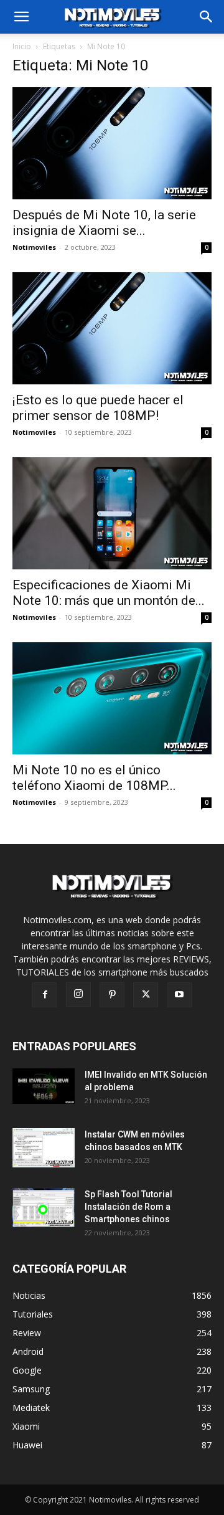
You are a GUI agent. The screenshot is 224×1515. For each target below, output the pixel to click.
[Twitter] (145, 994)
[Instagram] (78, 994)
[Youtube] (179, 994)
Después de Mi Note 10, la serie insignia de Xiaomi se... (104, 222)
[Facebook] (44, 994)
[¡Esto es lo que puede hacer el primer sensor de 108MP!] (112, 328)
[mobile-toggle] (21, 17)
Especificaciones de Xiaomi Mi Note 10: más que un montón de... (108, 592)
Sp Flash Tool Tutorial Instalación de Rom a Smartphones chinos (128, 1206)
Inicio (21, 46)
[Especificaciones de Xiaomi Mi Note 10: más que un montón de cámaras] (112, 513)
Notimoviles (34, 247)
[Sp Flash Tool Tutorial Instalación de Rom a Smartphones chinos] (44, 1207)
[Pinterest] (112, 994)
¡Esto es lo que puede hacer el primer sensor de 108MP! (98, 407)
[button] (206, 17)
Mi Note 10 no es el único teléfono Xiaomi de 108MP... (94, 777)
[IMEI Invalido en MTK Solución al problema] (44, 1085)
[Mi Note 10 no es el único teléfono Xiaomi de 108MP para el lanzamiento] (112, 698)
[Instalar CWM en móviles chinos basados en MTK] (44, 1147)
